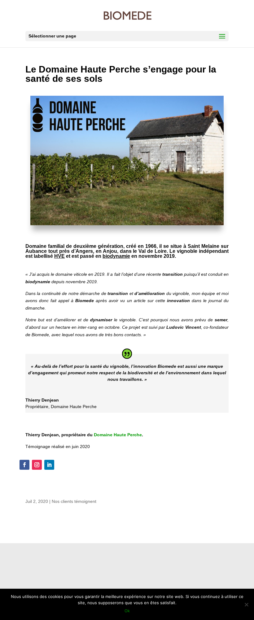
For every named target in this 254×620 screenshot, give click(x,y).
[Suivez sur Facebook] (24, 465)
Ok (127, 610)
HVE (59, 256)
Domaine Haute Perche (118, 434)
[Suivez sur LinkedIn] (49, 465)
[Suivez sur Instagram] (37, 465)
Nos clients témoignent (74, 501)
